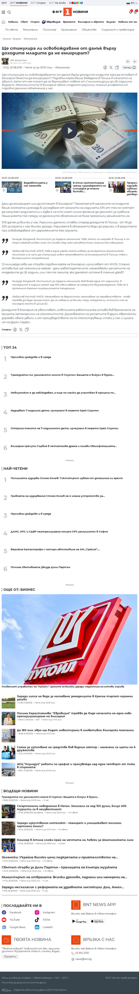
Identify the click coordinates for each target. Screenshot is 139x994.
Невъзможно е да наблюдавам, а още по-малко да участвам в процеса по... (63, 392)
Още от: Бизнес (19, 590)
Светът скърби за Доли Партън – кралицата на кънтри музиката (59, 867)
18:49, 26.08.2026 (26, 830)
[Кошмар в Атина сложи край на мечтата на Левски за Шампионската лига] (8, 845)
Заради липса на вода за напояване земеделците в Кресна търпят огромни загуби (75, 698)
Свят (24, 21)
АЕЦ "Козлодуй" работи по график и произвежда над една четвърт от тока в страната (76, 766)
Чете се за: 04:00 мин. (31, 800)
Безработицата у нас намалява (36, 184)
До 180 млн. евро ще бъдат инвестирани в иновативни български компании (75, 730)
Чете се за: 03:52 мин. (31, 881)
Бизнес (111, 21)
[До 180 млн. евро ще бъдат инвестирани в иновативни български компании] (8, 735)
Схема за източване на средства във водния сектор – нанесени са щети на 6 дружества (76, 749)
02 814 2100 (82, 953)
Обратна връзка (43, 978)
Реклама (69, 460)
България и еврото (91, 21)
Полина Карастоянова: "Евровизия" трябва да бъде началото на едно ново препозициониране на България (74, 715)
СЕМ (57, 978)
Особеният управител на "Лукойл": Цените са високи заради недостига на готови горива (63, 686)
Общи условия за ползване (16, 978)
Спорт (35, 21)
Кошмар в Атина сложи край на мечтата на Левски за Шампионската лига (75, 840)
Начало (7, 38)
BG (133, 2)
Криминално (69, 29)
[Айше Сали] (6, 61)
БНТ (4, 2)
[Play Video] (69, 131)
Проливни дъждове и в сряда (31, 357)
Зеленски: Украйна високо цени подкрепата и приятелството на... (60, 857)
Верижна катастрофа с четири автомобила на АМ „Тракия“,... (55, 549)
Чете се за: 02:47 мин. (46, 830)
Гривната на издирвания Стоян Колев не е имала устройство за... (58, 496)
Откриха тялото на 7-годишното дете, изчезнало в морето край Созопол (64, 428)
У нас (46, 800)
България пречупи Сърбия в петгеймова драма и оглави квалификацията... (64, 446)
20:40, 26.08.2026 (10, 871)
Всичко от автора (20, 63)
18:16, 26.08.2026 (10, 891)
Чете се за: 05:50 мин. (30, 891)
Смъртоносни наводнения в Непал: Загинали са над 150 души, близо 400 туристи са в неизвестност (71, 808)
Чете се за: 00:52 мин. (31, 861)
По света (11, 29)
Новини (13, 21)
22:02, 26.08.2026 (26, 844)
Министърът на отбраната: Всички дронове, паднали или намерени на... (64, 877)
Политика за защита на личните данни (24, 982)
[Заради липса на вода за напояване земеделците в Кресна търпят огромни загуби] (8, 701)
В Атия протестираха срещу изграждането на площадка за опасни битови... (89, 187)
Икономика (30, 38)
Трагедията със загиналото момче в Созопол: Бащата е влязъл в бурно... (62, 374)
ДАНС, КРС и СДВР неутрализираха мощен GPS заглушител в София (59, 531)
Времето (69, 21)
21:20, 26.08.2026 (10, 861)
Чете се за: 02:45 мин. (56, 813)
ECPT (65, 978)
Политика (49, 29)
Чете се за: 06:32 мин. (46, 844)
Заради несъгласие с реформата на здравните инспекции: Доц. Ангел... (63, 887)
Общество (89, 29)
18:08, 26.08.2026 (10, 800)
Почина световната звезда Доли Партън (40, 567)
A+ (128, 61)
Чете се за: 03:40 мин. (31, 871)
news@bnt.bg (83, 959)
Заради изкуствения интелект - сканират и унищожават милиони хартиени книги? (69, 825)
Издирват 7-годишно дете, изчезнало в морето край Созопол (55, 410)
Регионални (30, 29)
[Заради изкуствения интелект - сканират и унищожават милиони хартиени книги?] (8, 828)
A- (135, 61)
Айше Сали (21, 60)
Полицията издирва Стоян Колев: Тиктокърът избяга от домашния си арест (67, 478)
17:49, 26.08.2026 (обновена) (31, 813)
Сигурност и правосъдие (118, 29)
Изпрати (10, 956)
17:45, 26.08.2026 (10, 881)
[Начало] (4, 21)
